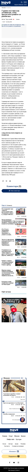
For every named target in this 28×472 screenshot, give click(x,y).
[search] (21, 2)
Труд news (22, 399)
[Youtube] (14, 462)
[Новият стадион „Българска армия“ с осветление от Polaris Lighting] (20, 263)
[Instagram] (18, 462)
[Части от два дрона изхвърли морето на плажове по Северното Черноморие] (20, 242)
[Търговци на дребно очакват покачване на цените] (14, 386)
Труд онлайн (9, 19)
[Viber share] (6, 181)
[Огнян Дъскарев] (22, 419)
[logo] (6, 3)
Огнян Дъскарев (15, 419)
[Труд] (14, 430)
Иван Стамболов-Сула (14, 408)
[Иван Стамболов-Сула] (22, 408)
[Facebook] (10, 462)
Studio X (18, 470)
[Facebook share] (3, 181)
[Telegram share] (9, 181)
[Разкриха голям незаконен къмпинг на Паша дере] (20, 283)
